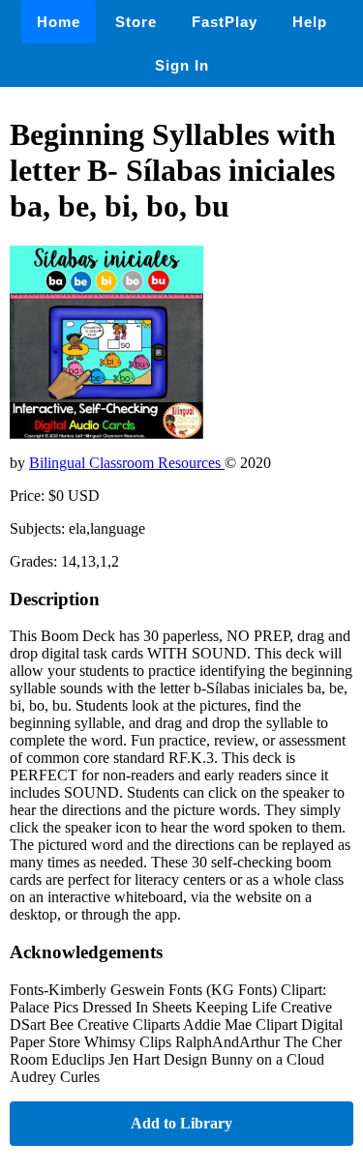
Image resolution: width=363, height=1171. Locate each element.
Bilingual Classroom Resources (127, 462)
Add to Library (181, 1123)
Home (58, 22)
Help (309, 22)
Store (136, 22)
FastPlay (224, 22)
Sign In (182, 65)
